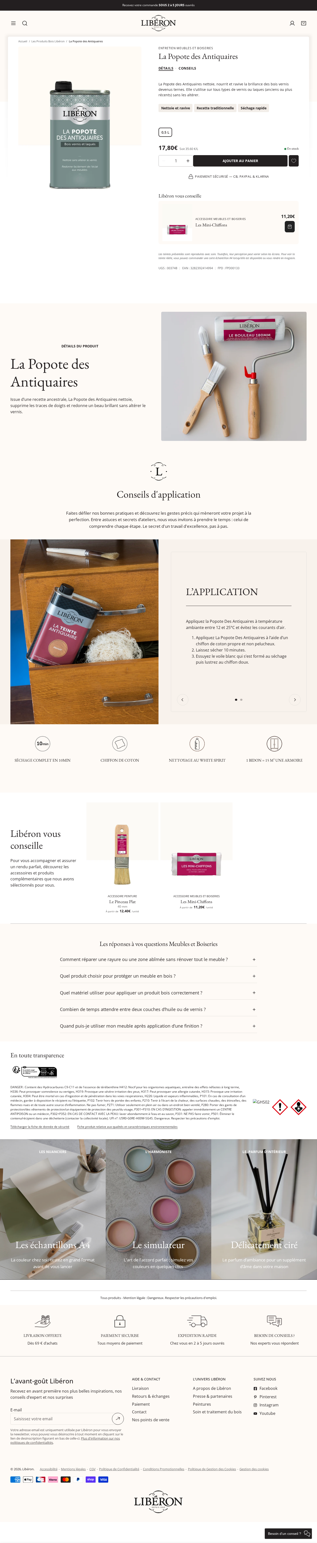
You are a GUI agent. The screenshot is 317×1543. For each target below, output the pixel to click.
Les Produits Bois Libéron (48, 41)
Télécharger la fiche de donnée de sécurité (39, 1127)
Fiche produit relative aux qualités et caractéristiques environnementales (127, 1127)
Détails (165, 68)
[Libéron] (158, 23)
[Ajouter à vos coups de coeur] (294, 161)
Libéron (28, 1469)
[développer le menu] (13, 23)
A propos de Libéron (212, 1388)
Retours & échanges (151, 1396)
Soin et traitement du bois (217, 1412)
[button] (304, 23)
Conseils (187, 68)
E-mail (16, 1410)
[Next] (295, 700)
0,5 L (165, 132)
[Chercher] (24, 23)
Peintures (202, 1404)
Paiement (141, 1404)
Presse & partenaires (212, 1396)
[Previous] (182, 700)
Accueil (22, 41)
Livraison (140, 1388)
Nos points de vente (150, 1419)
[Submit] (118, 1419)
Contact (139, 1412)
